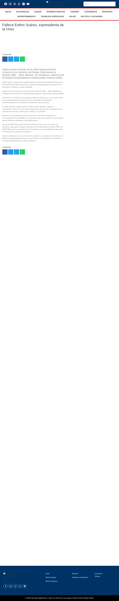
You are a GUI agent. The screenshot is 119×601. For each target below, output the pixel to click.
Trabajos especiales (52, 16)
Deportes (107, 12)
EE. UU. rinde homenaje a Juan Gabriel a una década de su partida (73, 257)
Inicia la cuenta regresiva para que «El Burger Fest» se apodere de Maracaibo (47, 532)
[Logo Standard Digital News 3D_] (59, 4)
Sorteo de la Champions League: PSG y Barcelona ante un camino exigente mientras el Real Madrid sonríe (55, 546)
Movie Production (51, 581)
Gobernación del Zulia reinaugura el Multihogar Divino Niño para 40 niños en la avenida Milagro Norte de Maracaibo (74, 373)
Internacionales (56, 12)
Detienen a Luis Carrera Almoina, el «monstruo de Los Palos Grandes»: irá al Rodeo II (51, 554)
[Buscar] (113, 4)
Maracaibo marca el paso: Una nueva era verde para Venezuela (73, 172)
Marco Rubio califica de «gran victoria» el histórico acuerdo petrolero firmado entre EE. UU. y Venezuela (73, 142)
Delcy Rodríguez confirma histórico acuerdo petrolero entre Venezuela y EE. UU (73, 53)
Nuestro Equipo (51, 577)
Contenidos (90, 12)
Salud (72, 16)
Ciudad (37, 12)
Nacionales (22, 12)
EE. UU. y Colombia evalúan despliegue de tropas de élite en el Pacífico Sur (45, 561)
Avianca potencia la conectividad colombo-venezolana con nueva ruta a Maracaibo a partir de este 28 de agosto (73, 326)
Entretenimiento (26, 16)
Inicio (8, 12)
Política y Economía (92, 16)
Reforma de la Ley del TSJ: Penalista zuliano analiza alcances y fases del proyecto (50, 538)
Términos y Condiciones (80, 577)
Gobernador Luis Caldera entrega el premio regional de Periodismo (73, 284)
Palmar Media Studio (86, 598)
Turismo (74, 12)
